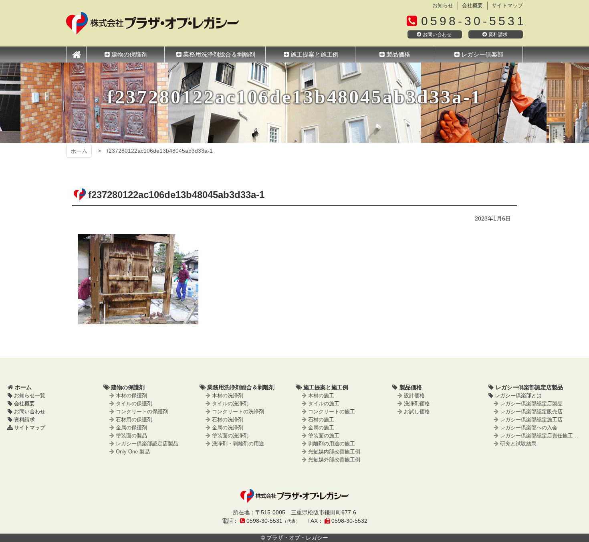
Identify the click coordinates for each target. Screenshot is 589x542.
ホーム (79, 151)
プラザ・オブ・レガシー (152, 23)
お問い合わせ (437, 34)
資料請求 (498, 34)
